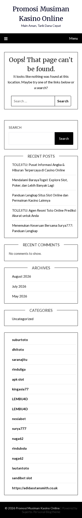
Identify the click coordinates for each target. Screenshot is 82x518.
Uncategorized (22, 319)
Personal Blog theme (46, 512)
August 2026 (21, 276)
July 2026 (19, 286)
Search (15, 127)
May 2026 (19, 296)
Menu (73, 38)
